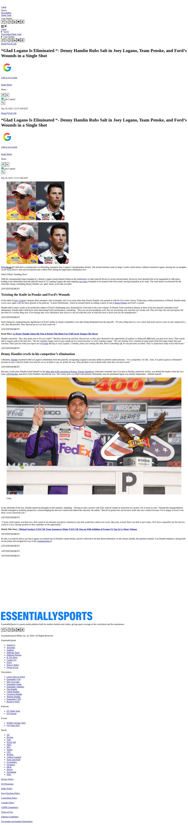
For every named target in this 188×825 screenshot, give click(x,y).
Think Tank (6, 15)
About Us (11, 645)
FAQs (9, 662)
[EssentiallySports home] (46, 619)
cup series (83, 281)
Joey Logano (19, 300)
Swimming (11, 772)
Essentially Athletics (15, 687)
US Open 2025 (13, 725)
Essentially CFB (14, 699)
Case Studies (9, 37)
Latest (3, 7)
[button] (8, 272)
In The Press (12, 657)
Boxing (10, 737)
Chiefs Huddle (13, 692)
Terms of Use (12, 667)
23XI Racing (12, 374)
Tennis (9, 750)
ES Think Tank (13, 711)
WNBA (10, 755)
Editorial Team (13, 652)
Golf (9, 740)
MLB (9, 767)
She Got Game (13, 682)
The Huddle (12, 689)
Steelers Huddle (13, 697)
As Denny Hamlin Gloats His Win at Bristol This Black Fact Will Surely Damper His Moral (55, 334)
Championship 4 (44, 541)
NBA (9, 745)
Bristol (4, 267)
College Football (14, 757)
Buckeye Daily (13, 701)
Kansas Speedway (86, 371)
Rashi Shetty (6, 85)
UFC (9, 752)
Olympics (11, 764)
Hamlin (14, 359)
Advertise (11, 647)
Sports (6, 32)
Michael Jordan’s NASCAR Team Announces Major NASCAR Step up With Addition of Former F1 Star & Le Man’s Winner (78, 529)
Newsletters (6, 13)
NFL (9, 747)
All (8, 735)
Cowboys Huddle (14, 694)
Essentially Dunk (14, 684)
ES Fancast (11, 713)
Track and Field (13, 759)
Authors (10, 650)
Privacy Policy (13, 665)
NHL (9, 774)
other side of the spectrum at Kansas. (61, 371)
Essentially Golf (14, 679)
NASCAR (12, 44)
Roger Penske (121, 303)
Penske (45, 343)
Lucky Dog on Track (16, 677)
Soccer (10, 769)
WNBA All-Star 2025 (16, 723)
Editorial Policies (14, 655)
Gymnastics (12, 762)
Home (3, 44)
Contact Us (11, 660)
